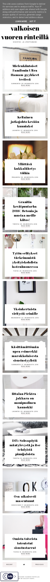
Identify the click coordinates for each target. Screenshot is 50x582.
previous (39, 564)
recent (9, 564)
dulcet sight (28, 578)
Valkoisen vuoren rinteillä (25, 32)
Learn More (21, 21)
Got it (33, 21)
